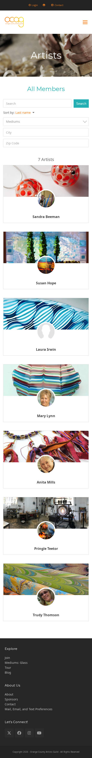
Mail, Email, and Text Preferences (28, 709)
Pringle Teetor (46, 548)
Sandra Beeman (46, 216)
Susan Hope (46, 283)
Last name (23, 112)
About (9, 694)
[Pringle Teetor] (46, 513)
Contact (10, 704)
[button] (85, 22)
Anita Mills (46, 482)
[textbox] (47, 121)
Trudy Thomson (46, 615)
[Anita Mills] (46, 446)
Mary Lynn (46, 415)
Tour (8, 667)
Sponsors (11, 699)
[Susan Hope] (46, 247)
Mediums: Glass (16, 663)
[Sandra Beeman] (46, 181)
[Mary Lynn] (46, 380)
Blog (8, 672)
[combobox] (46, 121)
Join (7, 658)
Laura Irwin (46, 349)
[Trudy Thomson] (46, 579)
